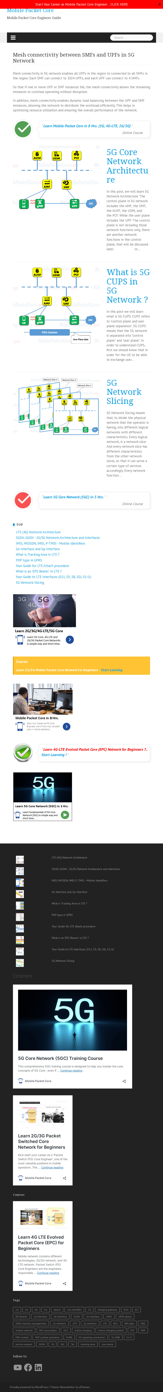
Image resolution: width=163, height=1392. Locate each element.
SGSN (42, 1344)
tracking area (88, 1344)
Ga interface (40, 1316)
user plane (107, 1344)
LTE (105, 1323)
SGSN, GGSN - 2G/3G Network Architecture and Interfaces (58, 537)
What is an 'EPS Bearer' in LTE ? (39, 571)
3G (26, 1309)
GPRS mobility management (31, 1323)
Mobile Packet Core (30, 10)
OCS (65, 1330)
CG (89, 1309)
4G (36, 1309)
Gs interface (59, 1323)
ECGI (126, 1309)
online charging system (111, 1330)
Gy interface (90, 1323)
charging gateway (107, 1309)
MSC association (48, 1330)
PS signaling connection (92, 1337)
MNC (143, 1323)
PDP (143, 1330)
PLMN (69, 1337)
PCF (132, 1330)
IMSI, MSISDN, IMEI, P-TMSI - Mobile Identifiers (50, 543)
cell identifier (74, 1309)
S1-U (129, 1337)
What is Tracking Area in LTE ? (37, 554)
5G (45, 1309)
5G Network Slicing (124, 392)
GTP (75, 1323)
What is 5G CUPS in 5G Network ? (128, 286)
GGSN (77, 1316)
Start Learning (111, 670)
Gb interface (60, 1316)
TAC (62, 1344)
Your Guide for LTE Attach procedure (42, 566)
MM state (129, 1323)
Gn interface (93, 1316)
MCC (115, 1323)
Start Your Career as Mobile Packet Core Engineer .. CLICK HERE (81, 4)
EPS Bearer (21, 1316)
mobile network (24, 1330)
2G (17, 1309)
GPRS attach (125, 1316)
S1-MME (116, 1337)
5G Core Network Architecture (127, 166)
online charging (83, 1330)
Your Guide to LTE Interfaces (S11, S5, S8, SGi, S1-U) (53, 577)
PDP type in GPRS (29, 560)
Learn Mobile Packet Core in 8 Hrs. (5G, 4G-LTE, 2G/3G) (86, 125)
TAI (72, 1344)
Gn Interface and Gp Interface (38, 549)
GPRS (109, 1316)
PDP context (22, 1337)
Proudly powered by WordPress (29, 1387)
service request (24, 1344)
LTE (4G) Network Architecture (38, 532)
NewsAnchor (67, 1387)
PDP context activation (47, 1337)
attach (57, 1309)
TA (52, 1344)
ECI (136, 1309)
